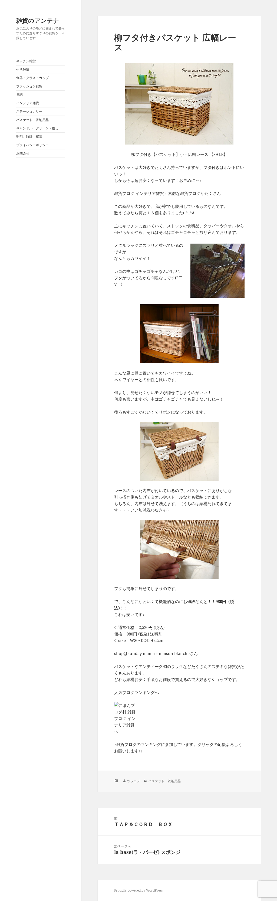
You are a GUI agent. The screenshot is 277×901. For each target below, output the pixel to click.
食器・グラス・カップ (32, 78)
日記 (19, 94)
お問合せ (22, 153)
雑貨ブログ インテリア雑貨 (139, 193)
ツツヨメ (133, 781)
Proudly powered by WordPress (138, 890)
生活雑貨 (22, 69)
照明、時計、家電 (29, 136)
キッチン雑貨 (26, 61)
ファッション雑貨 (29, 86)
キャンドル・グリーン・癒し (37, 128)
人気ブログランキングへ (136, 692)
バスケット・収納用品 (32, 119)
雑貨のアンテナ (37, 20)
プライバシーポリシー (32, 145)
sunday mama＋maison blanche (159, 653)
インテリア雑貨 (27, 103)
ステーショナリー (29, 111)
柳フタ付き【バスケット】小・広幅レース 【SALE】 (179, 154)
